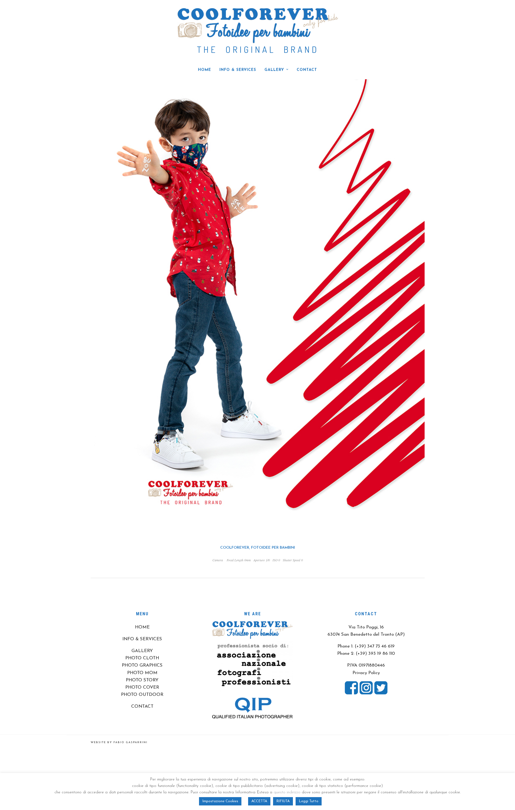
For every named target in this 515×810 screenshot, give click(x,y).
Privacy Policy (366, 673)
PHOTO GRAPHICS (142, 665)
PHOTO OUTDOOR (142, 694)
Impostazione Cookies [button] (220, 801)
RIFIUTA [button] (283, 801)
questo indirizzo (287, 792)
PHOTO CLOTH (142, 658)
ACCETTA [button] (259, 801)
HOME (204, 70)
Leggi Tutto (308, 801)
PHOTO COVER (142, 687)
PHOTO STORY (142, 680)
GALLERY (274, 70)
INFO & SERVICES (237, 70)
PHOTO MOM (142, 673)
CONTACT (307, 70)
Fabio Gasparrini (130, 742)
